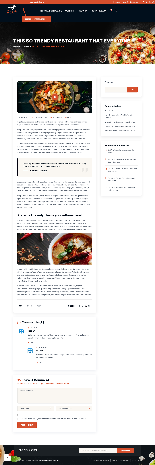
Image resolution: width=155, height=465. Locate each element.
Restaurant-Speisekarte (51, 11)
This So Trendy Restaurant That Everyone (120, 126)
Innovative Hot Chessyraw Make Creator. (120, 122)
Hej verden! (109, 111)
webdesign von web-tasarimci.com (46, 460)
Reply (32, 343)
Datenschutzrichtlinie (101, 460)
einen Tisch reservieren (35, 19)
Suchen (109, 82)
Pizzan (110, 159)
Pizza (26, 47)
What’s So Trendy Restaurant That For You (120, 131)
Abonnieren (125, 450)
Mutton (29, 306)
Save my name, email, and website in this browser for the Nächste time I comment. (53, 419)
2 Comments (57, 117)
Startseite (17, 47)
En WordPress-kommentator (118, 150)
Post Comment (27, 425)
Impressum (136, 460)
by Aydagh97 (23, 117)
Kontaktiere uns (99, 11)
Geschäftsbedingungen (120, 460)
